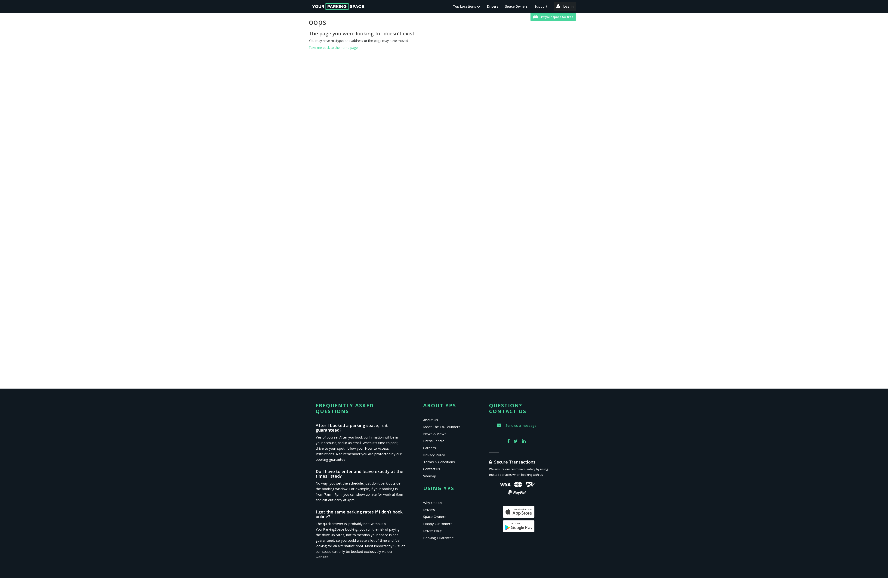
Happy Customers (437, 523)
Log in (568, 6)
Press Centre (433, 441)
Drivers (492, 6)
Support (541, 6)
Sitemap (429, 476)
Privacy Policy (434, 455)
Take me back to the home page (333, 47)
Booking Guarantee (438, 537)
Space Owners (516, 6)
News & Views (434, 433)
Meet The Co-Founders (441, 426)
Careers (429, 447)
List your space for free (556, 17)
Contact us (431, 469)
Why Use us (432, 502)
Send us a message (521, 425)
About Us (430, 419)
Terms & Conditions (439, 462)
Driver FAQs (433, 530)
